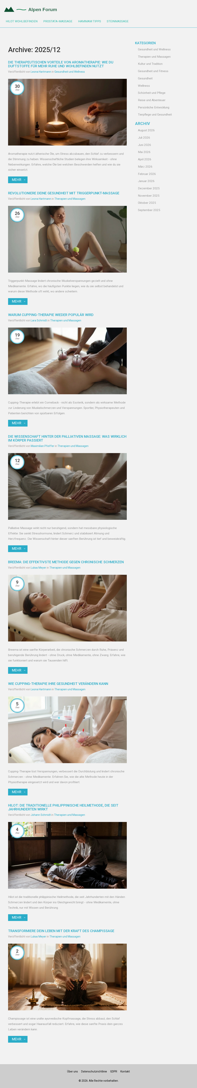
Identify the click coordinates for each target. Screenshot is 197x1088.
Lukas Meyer (38, 567)
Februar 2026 (147, 174)
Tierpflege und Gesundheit (155, 114)
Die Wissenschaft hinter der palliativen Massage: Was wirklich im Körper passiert (67, 438)
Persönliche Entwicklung (153, 107)
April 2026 (144, 159)
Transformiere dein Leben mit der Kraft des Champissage (61, 931)
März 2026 (145, 166)
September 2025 (149, 210)
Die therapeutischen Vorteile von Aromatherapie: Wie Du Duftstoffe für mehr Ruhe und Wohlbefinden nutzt (60, 64)
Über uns (72, 1071)
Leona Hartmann (41, 71)
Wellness (144, 85)
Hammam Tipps (89, 21)
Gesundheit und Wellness (69, 71)
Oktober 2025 (147, 203)
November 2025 (148, 195)
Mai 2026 (144, 152)
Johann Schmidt (41, 814)
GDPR (113, 1071)
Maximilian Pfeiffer (42, 446)
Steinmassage (118, 21)
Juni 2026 (144, 145)
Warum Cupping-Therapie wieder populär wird (50, 315)
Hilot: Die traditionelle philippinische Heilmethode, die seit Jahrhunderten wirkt (63, 807)
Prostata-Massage (57, 21)
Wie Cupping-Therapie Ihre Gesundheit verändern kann (58, 684)
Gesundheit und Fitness (153, 71)
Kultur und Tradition (150, 64)
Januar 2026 (146, 181)
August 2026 (146, 130)
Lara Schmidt (39, 320)
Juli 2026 (144, 137)
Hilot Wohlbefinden (22, 21)
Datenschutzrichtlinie (94, 1071)
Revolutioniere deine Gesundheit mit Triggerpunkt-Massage (63, 193)
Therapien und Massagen (69, 198)
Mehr (16, 180)
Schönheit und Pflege (151, 93)
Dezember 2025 (149, 188)
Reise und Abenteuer (151, 100)
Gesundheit (145, 78)
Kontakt (125, 1071)
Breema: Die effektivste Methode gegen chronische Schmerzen (66, 562)
